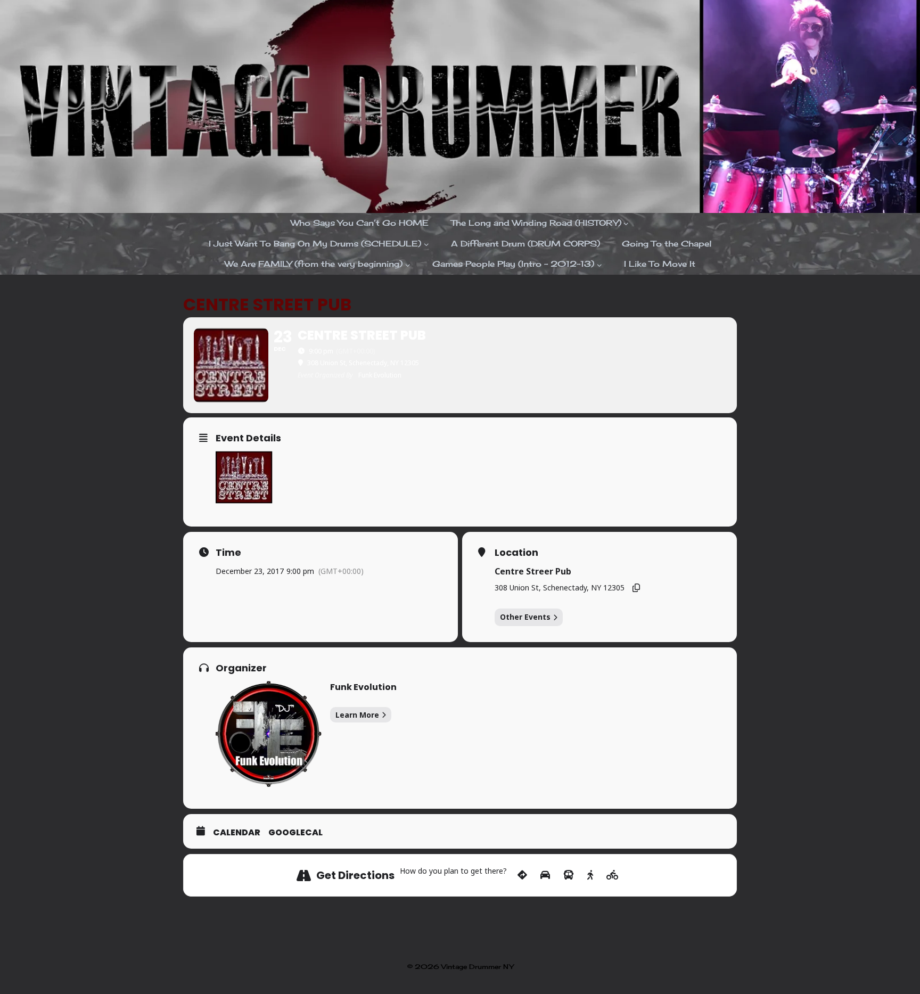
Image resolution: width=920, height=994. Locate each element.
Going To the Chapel (666, 244)
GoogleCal (295, 832)
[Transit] (568, 875)
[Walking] (590, 875)
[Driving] (545, 875)
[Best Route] (522, 875)
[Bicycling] (612, 875)
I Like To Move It (659, 264)
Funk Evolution (363, 687)
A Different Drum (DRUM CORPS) (525, 244)
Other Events (525, 617)
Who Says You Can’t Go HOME (360, 223)
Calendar (236, 832)
